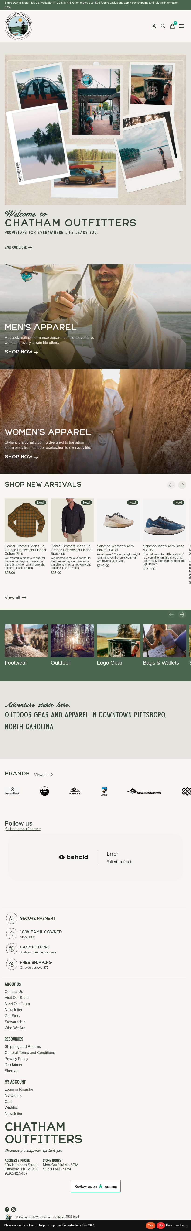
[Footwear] (26, 640)
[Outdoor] (72, 640)
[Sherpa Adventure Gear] (163, 791)
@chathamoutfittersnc (23, 829)
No (161, 1225)
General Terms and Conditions (30, 1053)
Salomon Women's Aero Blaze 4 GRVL (115, 548)
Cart (8, 1102)
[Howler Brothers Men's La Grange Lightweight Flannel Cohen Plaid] (26, 520)
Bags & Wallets (161, 663)
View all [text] (43, 776)
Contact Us (14, 992)
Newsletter (13, 1010)
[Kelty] (39, 791)
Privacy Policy (16, 1059)
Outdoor (60, 663)
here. (8, 6)
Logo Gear (110, 663)
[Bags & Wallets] (164, 640)
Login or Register (19, 1089)
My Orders (13, 1095)
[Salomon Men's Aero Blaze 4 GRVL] (164, 520)
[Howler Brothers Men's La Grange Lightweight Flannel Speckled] (72, 520)
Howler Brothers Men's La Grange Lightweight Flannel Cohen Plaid (25, 549)
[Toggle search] (163, 26)
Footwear (16, 663)
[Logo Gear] (118, 640)
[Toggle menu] (181, 26)
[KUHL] (68, 791)
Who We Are (15, 1028)
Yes (150, 1225)
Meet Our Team (17, 1004)
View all (16, 598)
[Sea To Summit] (108, 791)
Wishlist (11, 1108)
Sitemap (11, 1071)
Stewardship (15, 1022)
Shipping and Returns (23, 1047)
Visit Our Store (17, 998)
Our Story (12, 1016)
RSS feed (72, 1216)
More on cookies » (176, 1225)
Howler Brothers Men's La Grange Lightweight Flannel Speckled (71, 549)
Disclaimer (13, 1065)
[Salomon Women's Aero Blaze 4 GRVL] (118, 520)
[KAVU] (9, 791)
